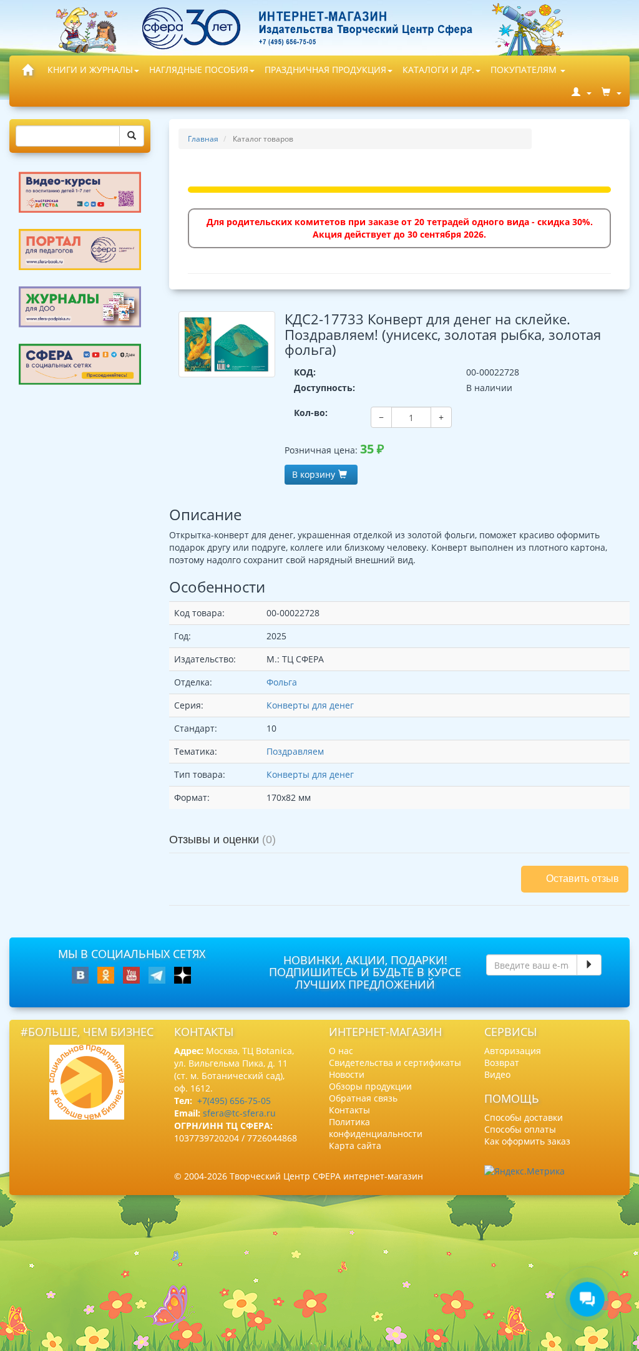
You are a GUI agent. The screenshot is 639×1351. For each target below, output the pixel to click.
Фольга (281, 682)
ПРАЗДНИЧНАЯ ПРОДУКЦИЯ (325, 69)
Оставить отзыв (582, 878)
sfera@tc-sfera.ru (239, 1113)
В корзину (313, 474)
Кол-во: (311, 413)
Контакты (349, 1110)
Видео (497, 1074)
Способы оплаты (520, 1129)
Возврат (501, 1062)
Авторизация (512, 1051)
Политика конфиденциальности (375, 1128)
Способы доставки (523, 1117)
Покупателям (524, 69)
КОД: (305, 372)
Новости (346, 1074)
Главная (203, 138)
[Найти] (131, 136)
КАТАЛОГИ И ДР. (438, 69)
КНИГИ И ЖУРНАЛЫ (90, 69)
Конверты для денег (310, 705)
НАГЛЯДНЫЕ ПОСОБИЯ (198, 69)
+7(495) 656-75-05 (234, 1100)
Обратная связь (363, 1098)
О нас (341, 1051)
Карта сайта (355, 1145)
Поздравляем (295, 751)
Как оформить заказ (527, 1141)
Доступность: (324, 388)
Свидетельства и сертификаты (395, 1062)
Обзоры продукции (370, 1086)
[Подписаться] (589, 965)
